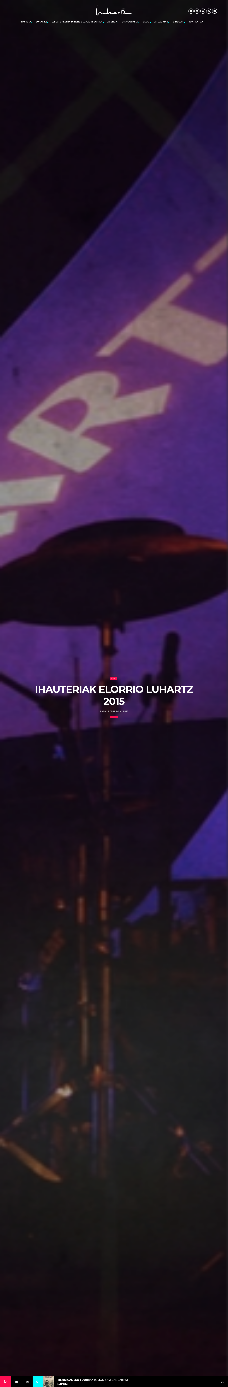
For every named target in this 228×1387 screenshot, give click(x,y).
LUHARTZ (41, 21)
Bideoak (178, 21)
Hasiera (26, 21)
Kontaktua (195, 21)
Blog (146, 21)
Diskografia (130, 21)
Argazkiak (161, 21)
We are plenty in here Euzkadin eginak (77, 21)
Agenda (112, 21)
